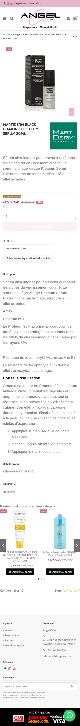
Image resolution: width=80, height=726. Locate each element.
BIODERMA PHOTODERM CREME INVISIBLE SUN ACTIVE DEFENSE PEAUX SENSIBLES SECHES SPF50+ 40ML (20, 556)
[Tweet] (8, 241)
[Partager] (4, 241)
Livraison (10, 640)
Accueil (9, 630)
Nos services (12, 635)
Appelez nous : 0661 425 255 (28, 3)
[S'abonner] (73, 686)
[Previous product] (74, 36)
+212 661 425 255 (56, 650)
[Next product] (76, 36)
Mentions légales (14, 645)
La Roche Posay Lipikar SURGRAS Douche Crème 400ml (60, 554)
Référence (9, 471)
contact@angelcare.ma (59, 656)
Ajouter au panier (42, 226)
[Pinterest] (12, 241)
